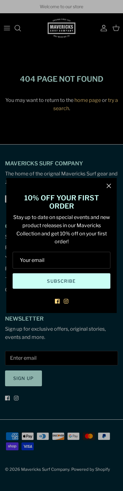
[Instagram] (66, 301)
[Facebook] (57, 301)
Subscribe (61, 281)
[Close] (109, 186)
